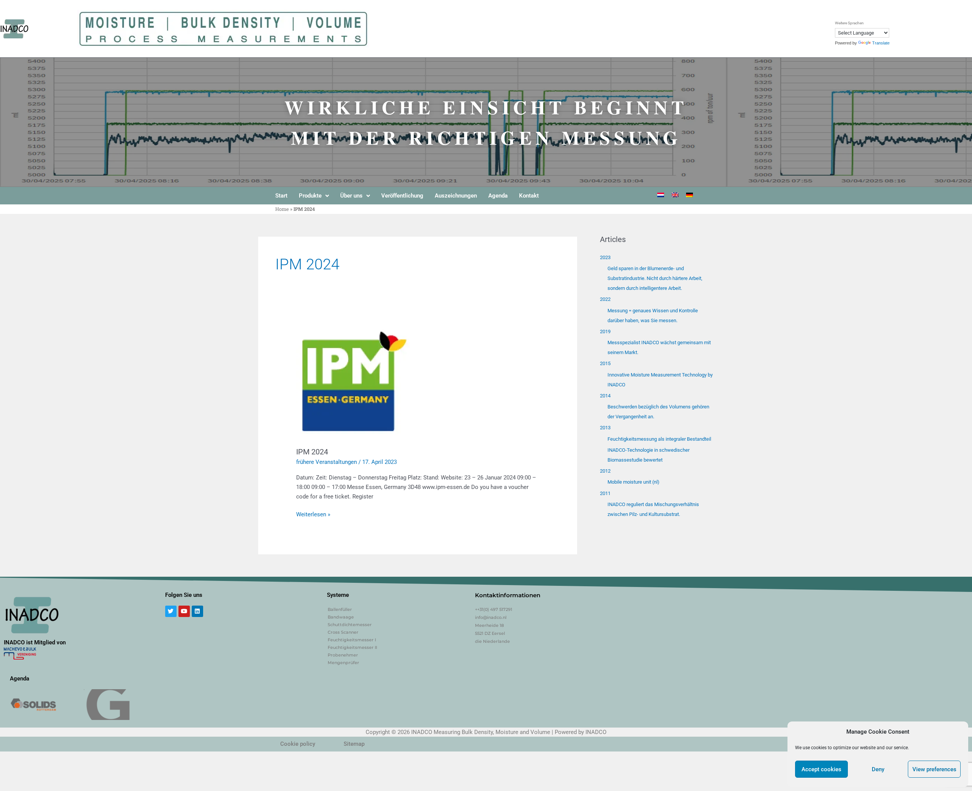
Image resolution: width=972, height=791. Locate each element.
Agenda (498, 195)
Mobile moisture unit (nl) (634, 482)
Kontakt (529, 195)
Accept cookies (821, 769)
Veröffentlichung (402, 195)
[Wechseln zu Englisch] (675, 195)
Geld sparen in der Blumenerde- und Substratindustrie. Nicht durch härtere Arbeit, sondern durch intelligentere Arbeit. (655, 278)
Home (282, 209)
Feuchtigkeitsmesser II (352, 647)
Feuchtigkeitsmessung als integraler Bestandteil (659, 439)
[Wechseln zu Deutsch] (689, 195)
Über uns (351, 195)
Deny (878, 769)
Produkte (310, 195)
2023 (605, 257)
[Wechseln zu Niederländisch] (660, 195)
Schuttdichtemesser (350, 624)
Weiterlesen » (313, 514)
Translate (881, 43)
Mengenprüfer (343, 662)
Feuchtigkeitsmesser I (352, 639)
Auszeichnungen (456, 195)
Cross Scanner (343, 632)
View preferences (934, 769)
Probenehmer (343, 655)
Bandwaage (341, 617)
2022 (605, 299)
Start (281, 195)
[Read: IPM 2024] (353, 380)
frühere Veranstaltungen (326, 462)
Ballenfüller (340, 609)
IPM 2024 (312, 451)
